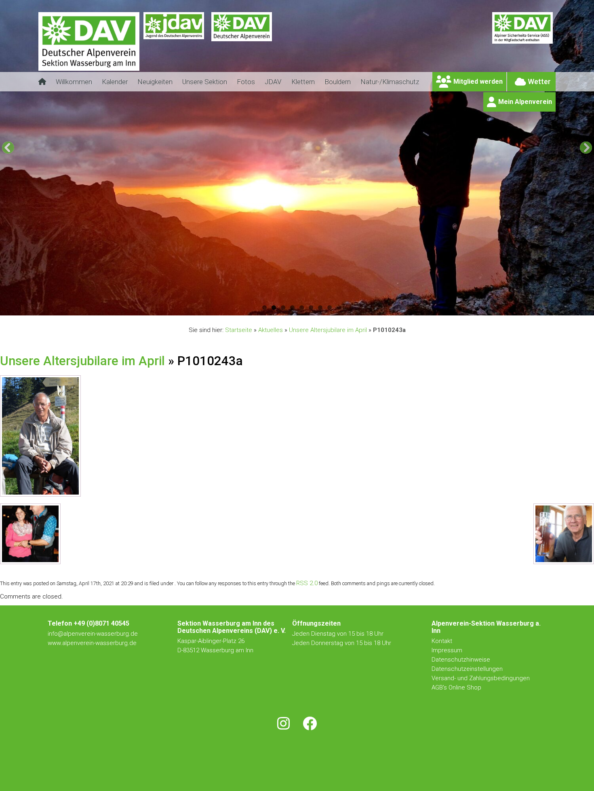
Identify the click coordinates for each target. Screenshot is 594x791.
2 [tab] (274, 307)
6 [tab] (311, 307)
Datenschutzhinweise (461, 659)
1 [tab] (264, 307)
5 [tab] (301, 307)
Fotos (246, 82)
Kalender (115, 82)
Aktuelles (270, 330)
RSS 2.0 (307, 583)
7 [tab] (320, 307)
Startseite (238, 330)
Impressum (447, 650)
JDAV (273, 82)
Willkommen (74, 82)
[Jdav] (173, 46)
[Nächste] (586, 148)
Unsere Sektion (204, 82)
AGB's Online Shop (456, 687)
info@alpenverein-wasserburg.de (93, 633)
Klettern (303, 82)
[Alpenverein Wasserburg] (88, 68)
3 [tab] (283, 307)
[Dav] (241, 46)
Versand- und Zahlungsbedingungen (481, 678)
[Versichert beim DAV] (522, 46)
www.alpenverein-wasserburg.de (92, 643)
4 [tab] (292, 307)
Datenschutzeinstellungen (467, 669)
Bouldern (337, 82)
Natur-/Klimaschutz (389, 82)
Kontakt (443, 641)
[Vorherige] (8, 148)
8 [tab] (329, 307)
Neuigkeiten (155, 82)
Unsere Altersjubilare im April (328, 330)
